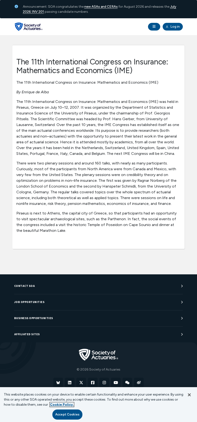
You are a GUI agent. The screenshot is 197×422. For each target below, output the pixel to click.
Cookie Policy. (62, 405)
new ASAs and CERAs (101, 7)
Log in (175, 27)
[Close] (189, 395)
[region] (98, 404)
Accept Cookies (67, 414)
